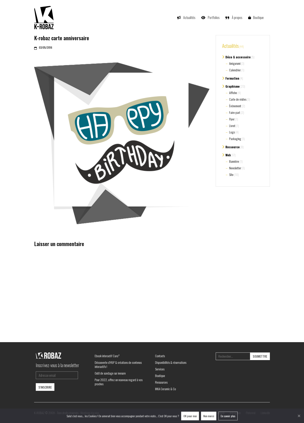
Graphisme (232, 86)
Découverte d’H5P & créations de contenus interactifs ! (118, 364)
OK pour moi (190, 416)
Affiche (233, 93)
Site (231, 174)
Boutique (160, 376)
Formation (232, 78)
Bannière (234, 161)
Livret (232, 126)
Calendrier (235, 70)
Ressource (232, 147)
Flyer (232, 119)
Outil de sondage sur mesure (110, 373)
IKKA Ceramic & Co (165, 389)
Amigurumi (235, 63)
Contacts (160, 356)
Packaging (235, 139)
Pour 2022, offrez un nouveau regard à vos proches (118, 382)
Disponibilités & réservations (170, 362)
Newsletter (235, 168)
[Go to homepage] (44, 17)
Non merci (208, 416)
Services (159, 369)
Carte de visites (237, 99)
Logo (232, 132)
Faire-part (234, 112)
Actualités (230, 46)
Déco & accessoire (238, 57)
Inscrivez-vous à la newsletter (57, 365)
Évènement (235, 106)
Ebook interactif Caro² (107, 356)
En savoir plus (228, 416)
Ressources (161, 382)
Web (228, 155)
